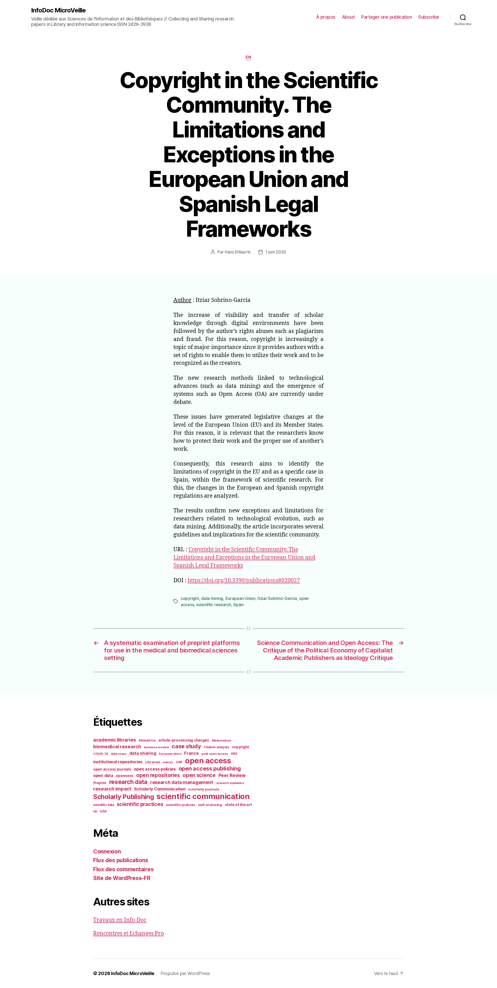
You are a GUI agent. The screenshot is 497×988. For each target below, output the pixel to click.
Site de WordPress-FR (121, 878)
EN (248, 57)
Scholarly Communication (160, 788)
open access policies (155, 769)
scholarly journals (203, 789)
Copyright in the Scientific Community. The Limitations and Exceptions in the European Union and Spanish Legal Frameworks (244, 557)
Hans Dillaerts (238, 252)
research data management (181, 782)
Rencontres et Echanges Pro (128, 933)
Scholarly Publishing (123, 797)
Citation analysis (216, 747)
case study (186, 746)
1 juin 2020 (275, 252)
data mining (212, 598)
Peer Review (232, 775)
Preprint (99, 783)
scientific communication (203, 796)
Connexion (107, 851)
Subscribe (428, 17)
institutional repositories (117, 761)
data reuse (119, 753)
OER (179, 762)
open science (199, 775)
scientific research (213, 604)
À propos (325, 17)
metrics (168, 762)
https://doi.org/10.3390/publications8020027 (244, 580)
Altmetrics (147, 740)
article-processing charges (183, 740)
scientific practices (140, 804)
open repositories (158, 775)
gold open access (214, 753)
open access (208, 760)
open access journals (112, 769)
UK (95, 811)
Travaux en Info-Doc (119, 920)
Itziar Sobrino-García (277, 598)
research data (128, 781)
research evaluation (230, 783)
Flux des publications (120, 860)
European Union (240, 598)
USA (103, 811)
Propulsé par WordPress (185, 973)
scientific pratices (180, 805)
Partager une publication (386, 17)
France (191, 753)
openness (124, 776)
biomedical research (117, 746)
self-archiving (210, 805)
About (348, 17)
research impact (112, 788)
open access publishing (210, 768)
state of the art (238, 805)
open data (103, 775)
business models (156, 747)
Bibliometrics (221, 740)
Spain (238, 604)
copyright (190, 598)
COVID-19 (100, 753)
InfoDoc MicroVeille (58, 10)
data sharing (142, 753)
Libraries (152, 762)
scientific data (103, 805)
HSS (234, 753)
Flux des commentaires (123, 869)
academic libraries (114, 740)
